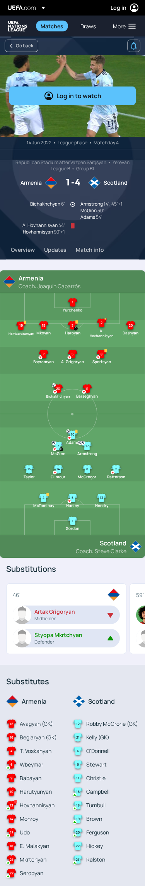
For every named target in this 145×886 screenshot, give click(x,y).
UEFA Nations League (17, 26)
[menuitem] (54, 26)
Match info (90, 250)
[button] (122, 26)
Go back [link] (24, 45)
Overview (23, 250)
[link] (52, 26)
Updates (55, 250)
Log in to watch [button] (78, 96)
